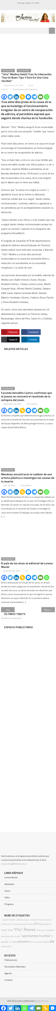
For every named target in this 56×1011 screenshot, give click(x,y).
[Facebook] (4, 97)
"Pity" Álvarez (24, 929)
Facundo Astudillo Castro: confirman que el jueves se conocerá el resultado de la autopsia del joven (26, 396)
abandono (23, 941)
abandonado (6, 946)
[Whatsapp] (46, 97)
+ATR (38, 930)
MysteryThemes (42, 1000)
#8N (14, 941)
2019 (36, 924)
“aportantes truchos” (36, 935)
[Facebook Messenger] (28, 97)
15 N (10, 941)
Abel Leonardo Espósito (39, 941)
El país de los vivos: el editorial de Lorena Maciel (27, 565)
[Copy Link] (22, 97)
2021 (43, 930)
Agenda (8, 973)
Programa (9, 904)
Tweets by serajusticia (11, 618)
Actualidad (8, 70)
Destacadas (23, 70)
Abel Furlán (15, 936)
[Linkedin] (16, 97)
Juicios (7, 890)
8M (52, 941)
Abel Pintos (5, 936)
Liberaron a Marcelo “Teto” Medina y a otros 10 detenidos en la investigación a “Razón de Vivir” (10, 609)
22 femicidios (16, 924)
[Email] (40, 97)
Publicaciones (11, 960)
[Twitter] (10, 97)
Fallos (7, 897)
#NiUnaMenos (45, 924)
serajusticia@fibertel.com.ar (14, 863)
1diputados (50, 930)
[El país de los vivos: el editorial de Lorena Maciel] (28, 538)
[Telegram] (34, 97)
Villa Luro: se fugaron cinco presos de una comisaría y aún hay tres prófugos (49, 609)
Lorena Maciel (11, 877)
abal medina (27, 924)
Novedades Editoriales (15, 966)
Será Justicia (32, 403)
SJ (27, 570)
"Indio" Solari (7, 930)
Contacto (9, 980)
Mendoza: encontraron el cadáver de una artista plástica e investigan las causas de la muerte (27, 477)
